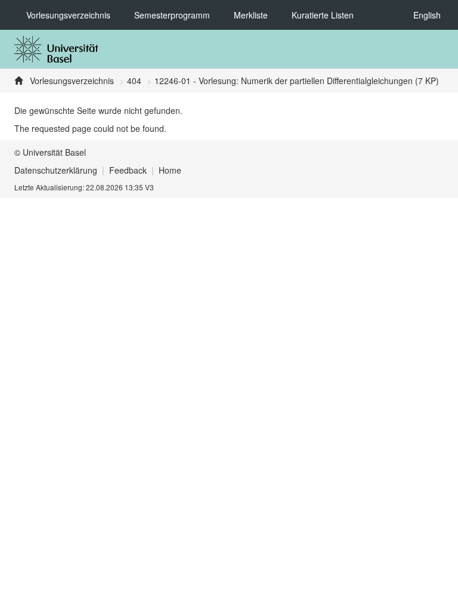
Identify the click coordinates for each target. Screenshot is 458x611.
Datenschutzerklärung (55, 170)
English (427, 15)
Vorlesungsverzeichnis (68, 15)
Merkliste (251, 15)
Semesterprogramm (172, 15)
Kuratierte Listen (323, 15)
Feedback (128, 170)
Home (170, 170)
